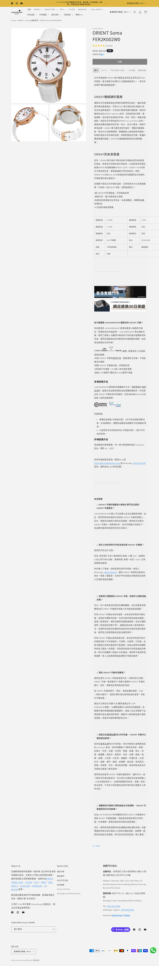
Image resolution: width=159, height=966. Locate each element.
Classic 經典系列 (31, 20)
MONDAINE (37, 886)
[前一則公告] (53, 3)
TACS (36, 882)
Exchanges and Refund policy (68, 893)
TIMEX (43, 882)
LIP (45, 886)
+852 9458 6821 (127, 910)
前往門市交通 (62, 880)
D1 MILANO (25, 886)
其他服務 (60, 885)
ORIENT (21, 20)
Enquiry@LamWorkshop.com (107, 463)
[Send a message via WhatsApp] (153, 950)
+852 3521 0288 (113, 906)
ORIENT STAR (17, 882)
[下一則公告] (106, 3)
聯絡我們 (60, 876)
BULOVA (15, 889)
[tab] (96, 70)
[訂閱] (53, 929)
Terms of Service (63, 889)
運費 (102, 54)
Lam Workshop (21, 960)
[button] (37, 9)
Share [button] (97, 846)
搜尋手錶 (60, 871)
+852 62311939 (139, 463)
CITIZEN (28, 882)
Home (13, 20)
